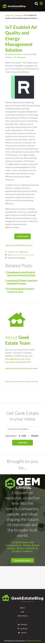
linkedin (23, 624)
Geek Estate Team (14, 54)
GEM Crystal (23, 616)
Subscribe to (11, 435)
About (22, 608)
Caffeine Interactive (33, 641)
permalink (21, 258)
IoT (12, 15)
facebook (23, 629)
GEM (18, 356)
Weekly (35, 435)
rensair (31, 255)
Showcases (19, 15)
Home (7, 15)
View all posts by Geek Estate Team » (21, 368)
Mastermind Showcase (20, 255)
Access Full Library (23, 560)
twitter (23, 633)
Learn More (22, 236)
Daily (23, 435)
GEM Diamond (32, 68)
